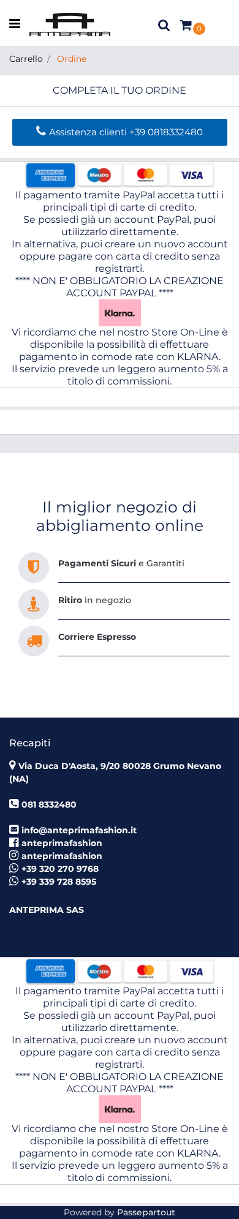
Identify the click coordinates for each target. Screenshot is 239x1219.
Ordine (71, 58)
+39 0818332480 (166, 132)
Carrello (26, 58)
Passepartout (146, 1212)
